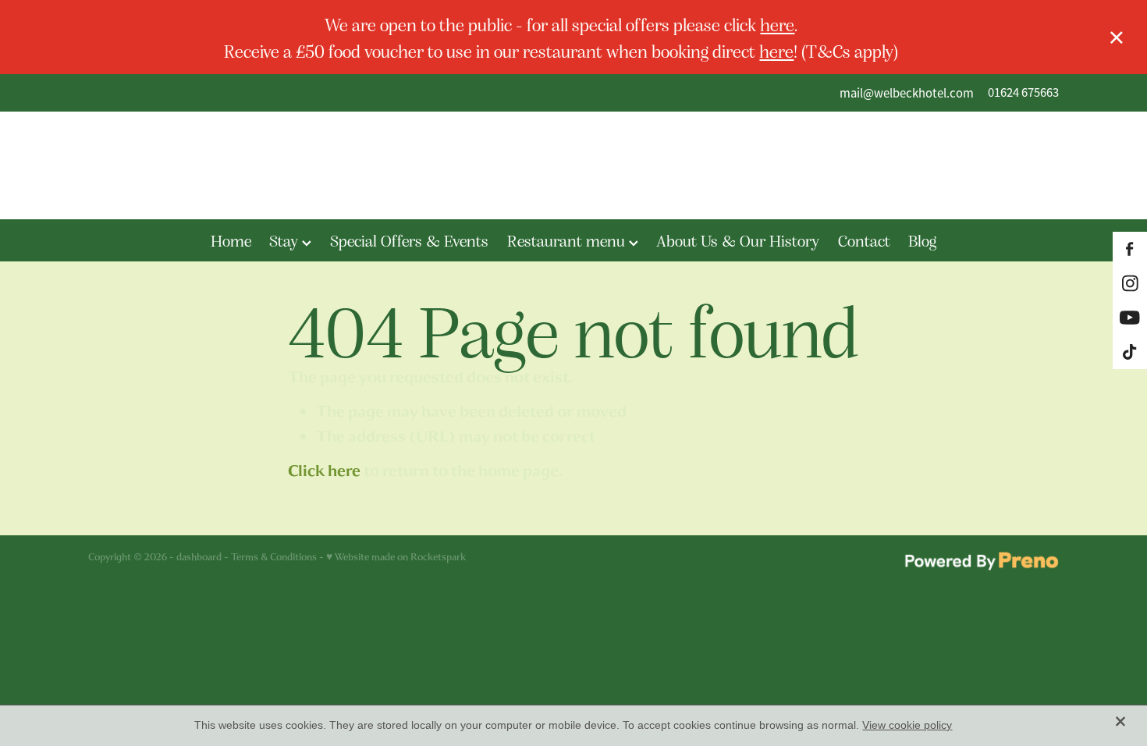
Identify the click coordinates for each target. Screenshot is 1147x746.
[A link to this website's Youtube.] (1130, 317)
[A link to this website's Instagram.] (1130, 283)
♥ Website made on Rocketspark (396, 556)
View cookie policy (907, 725)
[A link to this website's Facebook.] (1130, 249)
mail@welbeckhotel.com (907, 92)
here (777, 23)
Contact (864, 240)
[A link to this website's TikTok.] (1130, 352)
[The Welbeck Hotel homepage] (573, 165)
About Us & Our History (737, 240)
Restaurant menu (568, 240)
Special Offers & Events (409, 240)
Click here (324, 470)
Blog (922, 240)
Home (231, 240)
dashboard (199, 556)
